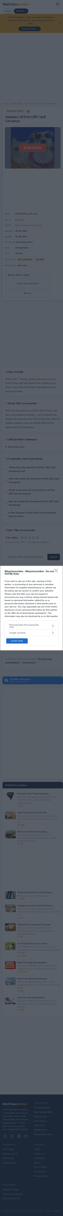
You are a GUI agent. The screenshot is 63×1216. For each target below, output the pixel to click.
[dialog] (31, 608)
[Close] (57, 571)
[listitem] (31, 626)
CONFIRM (17, 641)
